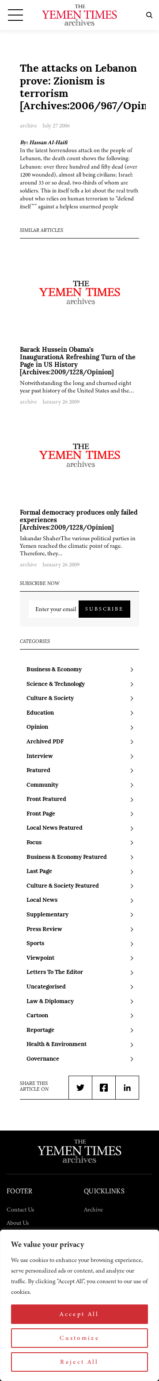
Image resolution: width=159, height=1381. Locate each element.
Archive (93, 1209)
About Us (18, 1223)
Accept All (79, 1314)
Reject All (79, 1362)
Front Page (40, 814)
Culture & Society (50, 698)
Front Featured (46, 799)
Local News (41, 900)
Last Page (39, 871)
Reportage (40, 1030)
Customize (79, 1338)
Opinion (37, 727)
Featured (38, 770)
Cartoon (37, 1016)
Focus (34, 843)
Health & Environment (56, 1044)
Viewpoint (40, 958)
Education (40, 713)
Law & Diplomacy (50, 1001)
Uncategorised (46, 987)
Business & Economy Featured (66, 857)
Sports (35, 943)
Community (42, 785)
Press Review (44, 929)
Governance (42, 1059)
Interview (39, 756)
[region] (79, 1305)
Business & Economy (54, 670)
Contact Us (20, 1209)
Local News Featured (54, 828)
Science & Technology (55, 684)
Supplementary (47, 915)
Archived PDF (45, 742)
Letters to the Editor (54, 972)
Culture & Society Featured (62, 886)
